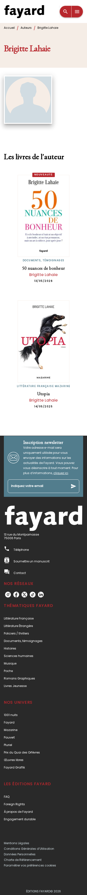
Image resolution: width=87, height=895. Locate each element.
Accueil (9, 28)
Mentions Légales (16, 843)
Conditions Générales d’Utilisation (29, 849)
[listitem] (8, 594)
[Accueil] (24, 11)
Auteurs (26, 28)
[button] (43, 618)
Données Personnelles (20, 854)
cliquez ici (60, 473)
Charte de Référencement (23, 860)
